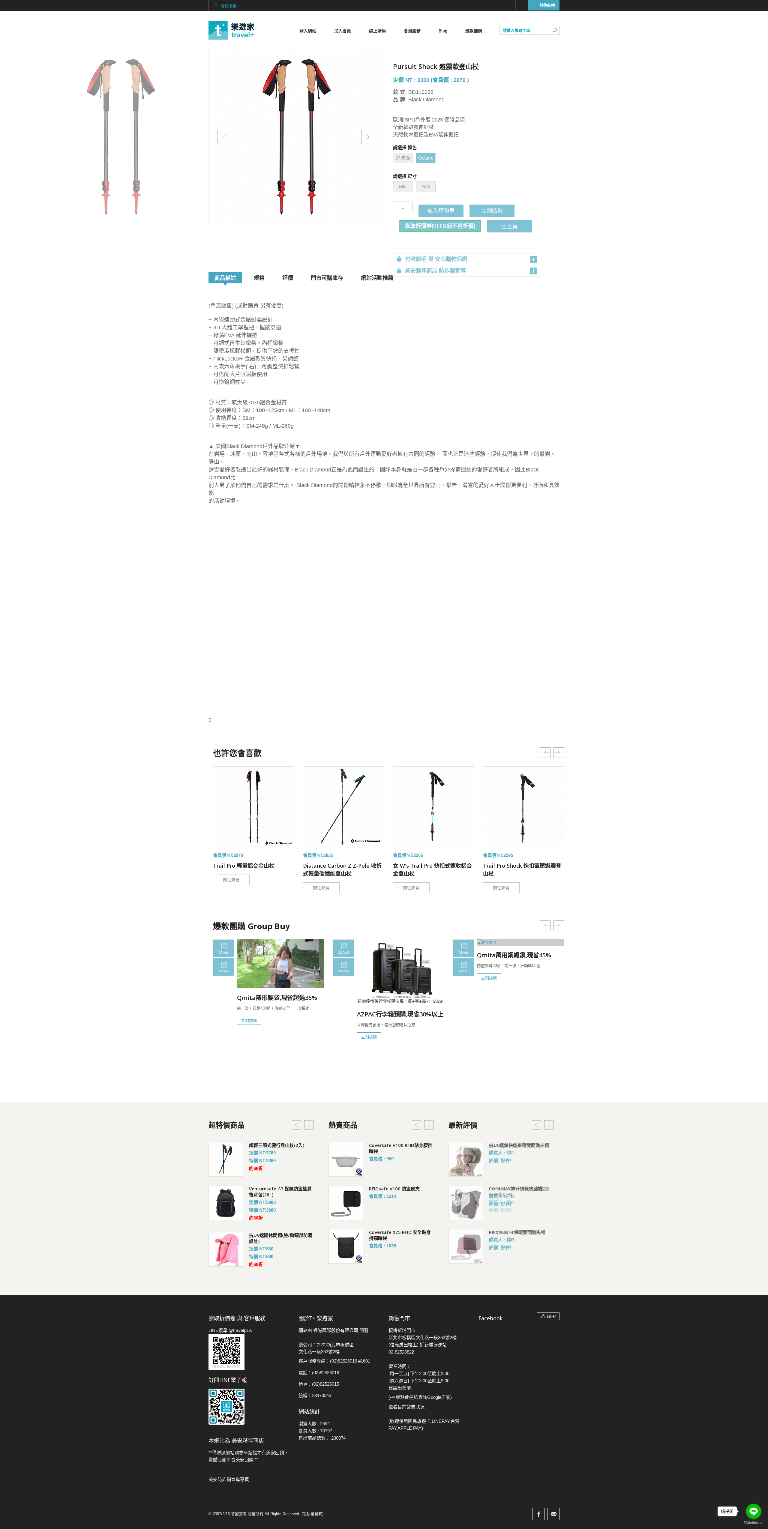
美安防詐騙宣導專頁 (228, 1479)
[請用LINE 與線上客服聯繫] (249, 1352)
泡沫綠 (403, 157)
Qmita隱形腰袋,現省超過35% (277, 998)
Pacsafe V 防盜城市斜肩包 (396, 1189)
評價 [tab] (287, 277)
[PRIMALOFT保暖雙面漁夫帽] (466, 1246)
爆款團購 (473, 31)
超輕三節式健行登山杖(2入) (276, 1145)
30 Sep (223, 971)
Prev (224, 137)
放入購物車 (441, 210)
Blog (443, 31)
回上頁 (509, 226)
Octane (426, 157)
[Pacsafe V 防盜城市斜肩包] (346, 1203)
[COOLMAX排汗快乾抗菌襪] (466, 1203)
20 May (343, 971)
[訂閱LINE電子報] (249, 1407)
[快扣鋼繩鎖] (346, 1159)
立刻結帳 (492, 210)
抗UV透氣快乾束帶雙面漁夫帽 (519, 1145)
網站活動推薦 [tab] (377, 277)
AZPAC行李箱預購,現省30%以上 (400, 1014)
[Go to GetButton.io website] (753, 1523)
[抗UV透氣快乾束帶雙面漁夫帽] (466, 1159)
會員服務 (412, 31)
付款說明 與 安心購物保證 (436, 259)
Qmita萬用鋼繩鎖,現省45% (514, 955)
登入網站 (307, 31)
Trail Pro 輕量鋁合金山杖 (243, 865)
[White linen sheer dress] (253, 807)
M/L (403, 186)
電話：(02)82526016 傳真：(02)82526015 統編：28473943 (318, 1384)
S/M (426, 186)
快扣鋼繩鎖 (380, 1145)
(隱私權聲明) (312, 1514)
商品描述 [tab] (225, 277)
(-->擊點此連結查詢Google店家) (420, 1397)
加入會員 (342, 31)
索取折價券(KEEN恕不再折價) (440, 225)
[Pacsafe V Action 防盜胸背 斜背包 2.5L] (346, 1246)
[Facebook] (538, 1514)
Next (368, 137)
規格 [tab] (259, 277)
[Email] (554, 1514)
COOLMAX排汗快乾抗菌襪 (515, 1189)
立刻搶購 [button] (249, 1020)
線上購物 (377, 31)
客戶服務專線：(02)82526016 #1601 (334, 1360)
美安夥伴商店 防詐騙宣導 (435, 271)
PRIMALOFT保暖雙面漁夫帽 (517, 1232)
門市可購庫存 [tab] (327, 277)
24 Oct (464, 971)
